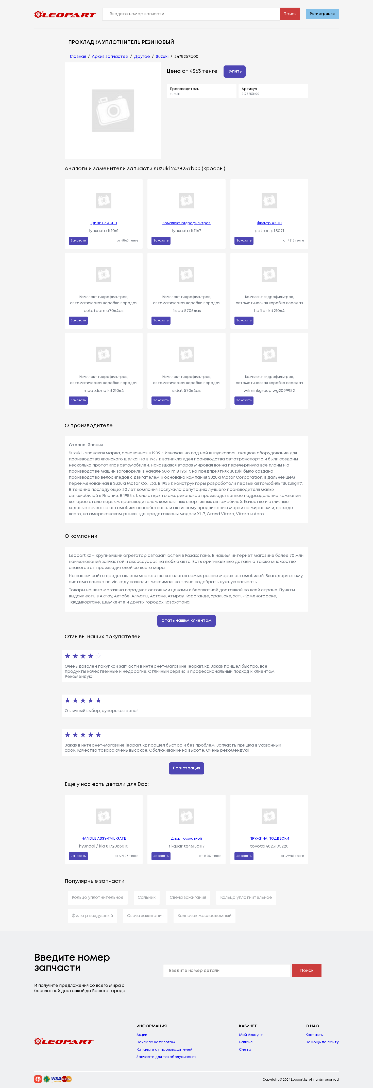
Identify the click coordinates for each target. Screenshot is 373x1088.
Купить (235, 71)
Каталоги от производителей (164, 1049)
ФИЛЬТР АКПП (104, 223)
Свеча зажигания (188, 898)
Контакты (315, 1035)
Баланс (246, 1042)
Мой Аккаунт (251, 1035)
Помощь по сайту (322, 1042)
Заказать (78, 240)
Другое (142, 57)
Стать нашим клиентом (186, 621)
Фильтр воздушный (92, 916)
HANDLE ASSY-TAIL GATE (103, 838)
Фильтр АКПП (269, 223)
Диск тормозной (186, 838)
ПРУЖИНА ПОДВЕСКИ (269, 838)
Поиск (290, 14)
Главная (78, 57)
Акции (142, 1035)
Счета (245, 1049)
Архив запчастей (110, 57)
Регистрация (322, 13)
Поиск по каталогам (156, 1042)
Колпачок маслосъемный (204, 916)
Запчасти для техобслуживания (166, 1057)
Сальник (147, 898)
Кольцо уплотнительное (98, 898)
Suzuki (162, 57)
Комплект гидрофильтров (186, 223)
